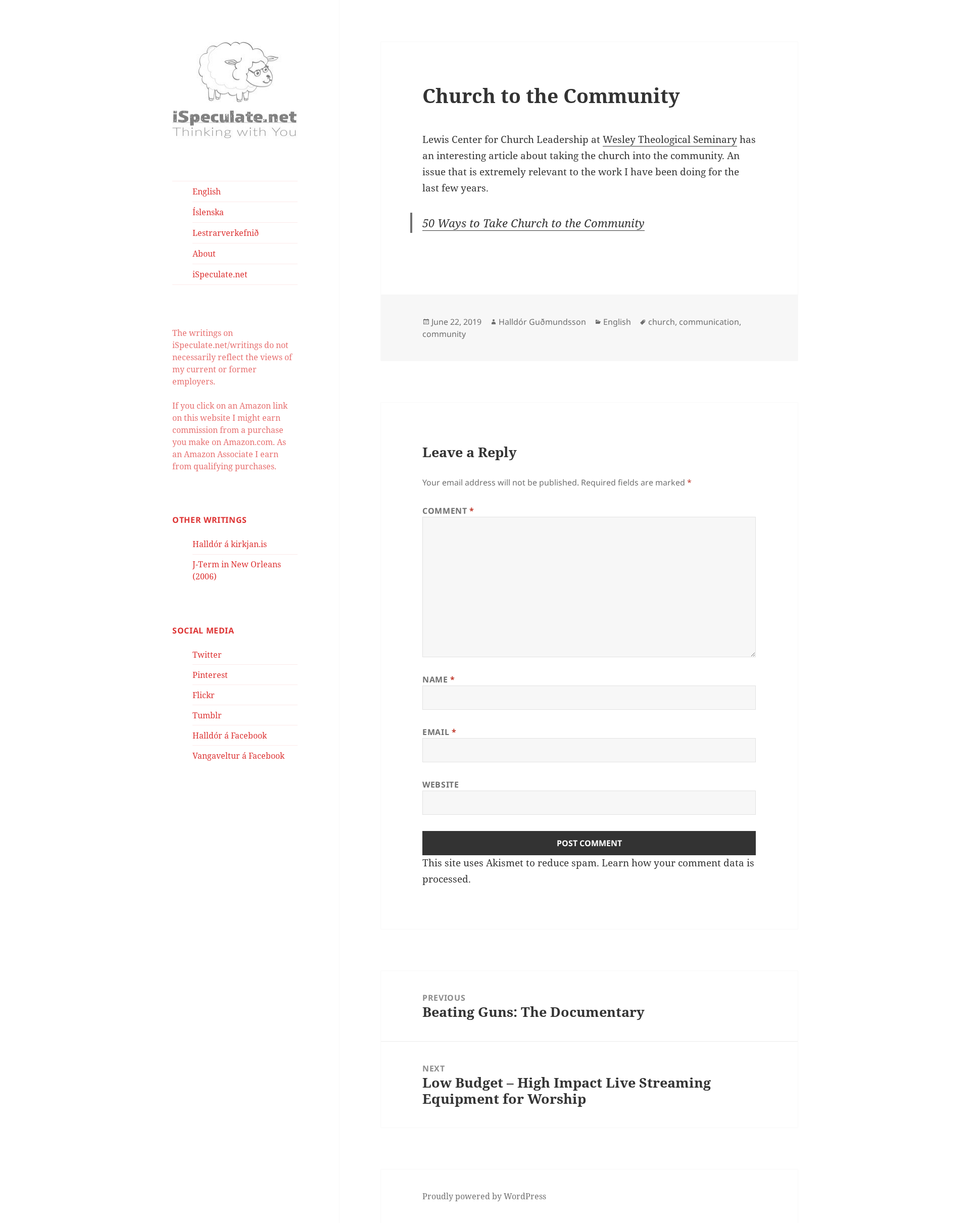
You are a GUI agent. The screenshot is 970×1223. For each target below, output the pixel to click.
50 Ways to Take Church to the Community (533, 222)
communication (709, 321)
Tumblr (207, 715)
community (444, 333)
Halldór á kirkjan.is (229, 544)
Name (438, 679)
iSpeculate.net (220, 274)
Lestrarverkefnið (225, 232)
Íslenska (208, 212)
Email (439, 732)
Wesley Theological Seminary (670, 139)
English (206, 191)
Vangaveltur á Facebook (238, 755)
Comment (448, 510)
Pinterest (210, 674)
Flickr (203, 695)
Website (440, 784)
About (204, 253)
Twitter (207, 654)
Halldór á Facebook (229, 735)
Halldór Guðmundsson (542, 321)
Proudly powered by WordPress (484, 1196)
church (661, 321)
